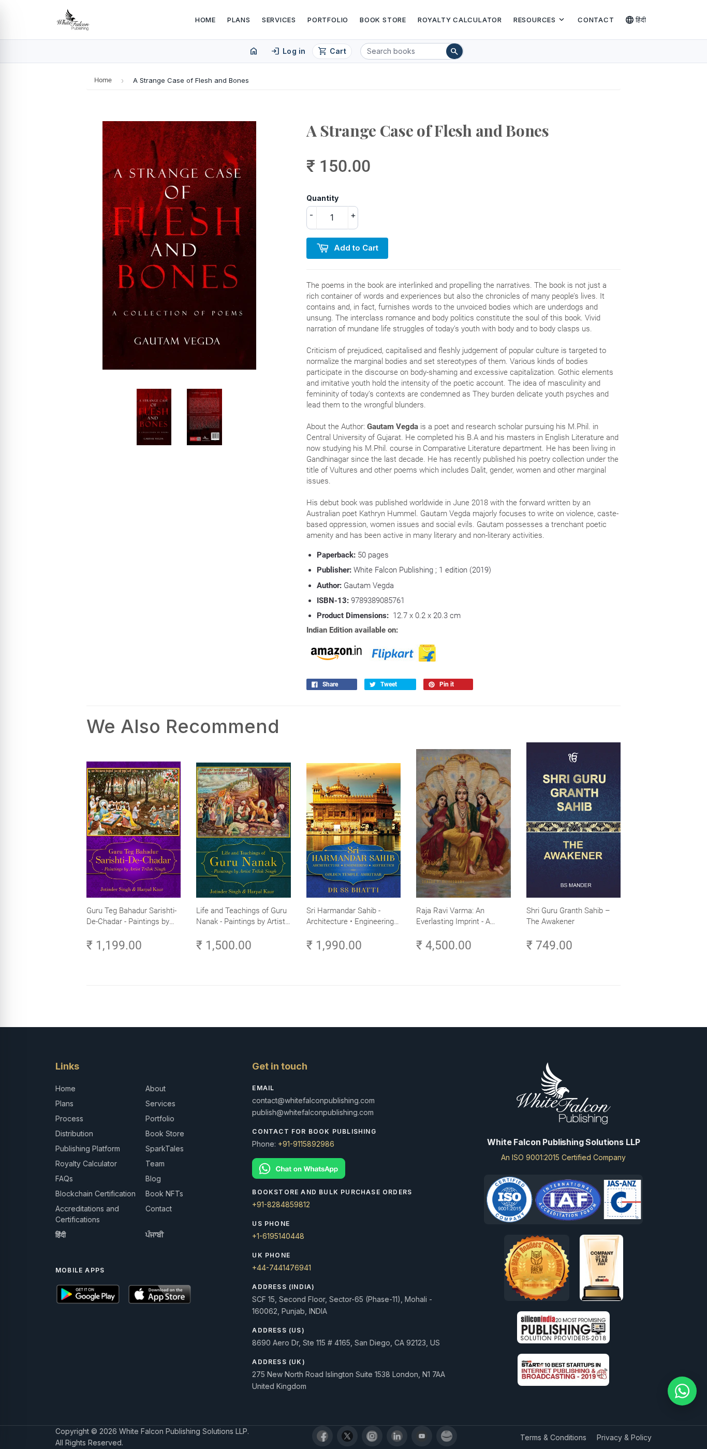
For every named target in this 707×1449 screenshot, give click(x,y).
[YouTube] (421, 1436)
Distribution (74, 1133)
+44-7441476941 (281, 1267)
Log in (288, 51)
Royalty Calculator (460, 20)
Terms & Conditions (553, 1437)
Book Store (383, 20)
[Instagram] (372, 1436)
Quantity (322, 198)
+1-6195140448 (278, 1236)
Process (69, 1118)
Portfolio (327, 20)
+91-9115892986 (306, 1143)
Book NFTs (164, 1193)
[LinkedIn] (397, 1436)
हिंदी (635, 19)
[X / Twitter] (347, 1436)
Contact (596, 20)
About (155, 1088)
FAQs (64, 1178)
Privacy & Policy (624, 1437)
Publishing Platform (87, 1148)
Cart (332, 51)
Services (279, 20)
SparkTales (164, 1148)
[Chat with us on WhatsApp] (682, 1391)
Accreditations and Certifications (87, 1214)
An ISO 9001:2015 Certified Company (563, 1157)
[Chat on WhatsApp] (353, 1168)
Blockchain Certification (95, 1193)
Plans (239, 20)
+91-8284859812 (281, 1204)
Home (205, 20)
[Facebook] (322, 1436)
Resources (539, 19)
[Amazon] (446, 1436)
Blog (153, 1178)
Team (155, 1163)
